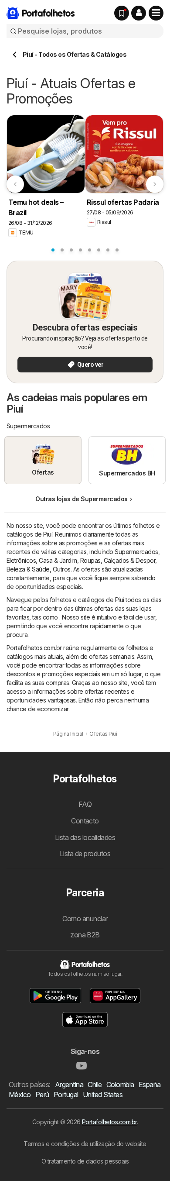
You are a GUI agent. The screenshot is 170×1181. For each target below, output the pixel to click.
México (20, 1094)
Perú (42, 1094)
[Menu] (156, 13)
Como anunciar (84, 918)
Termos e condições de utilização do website (85, 1143)
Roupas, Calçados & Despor (117, 560)
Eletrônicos (21, 560)
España (150, 1084)
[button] (138, 13)
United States (102, 1094)
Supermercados (136, 551)
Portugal (66, 1094)
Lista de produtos (85, 853)
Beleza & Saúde (28, 569)
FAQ (85, 804)
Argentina (69, 1084)
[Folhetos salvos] (121, 13)
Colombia (120, 1084)
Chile (95, 1084)
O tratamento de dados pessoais (85, 1161)
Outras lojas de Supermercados (81, 499)
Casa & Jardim (58, 560)
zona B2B (85, 934)
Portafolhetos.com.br (109, 1122)
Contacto (85, 820)
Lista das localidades (85, 837)
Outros (62, 569)
